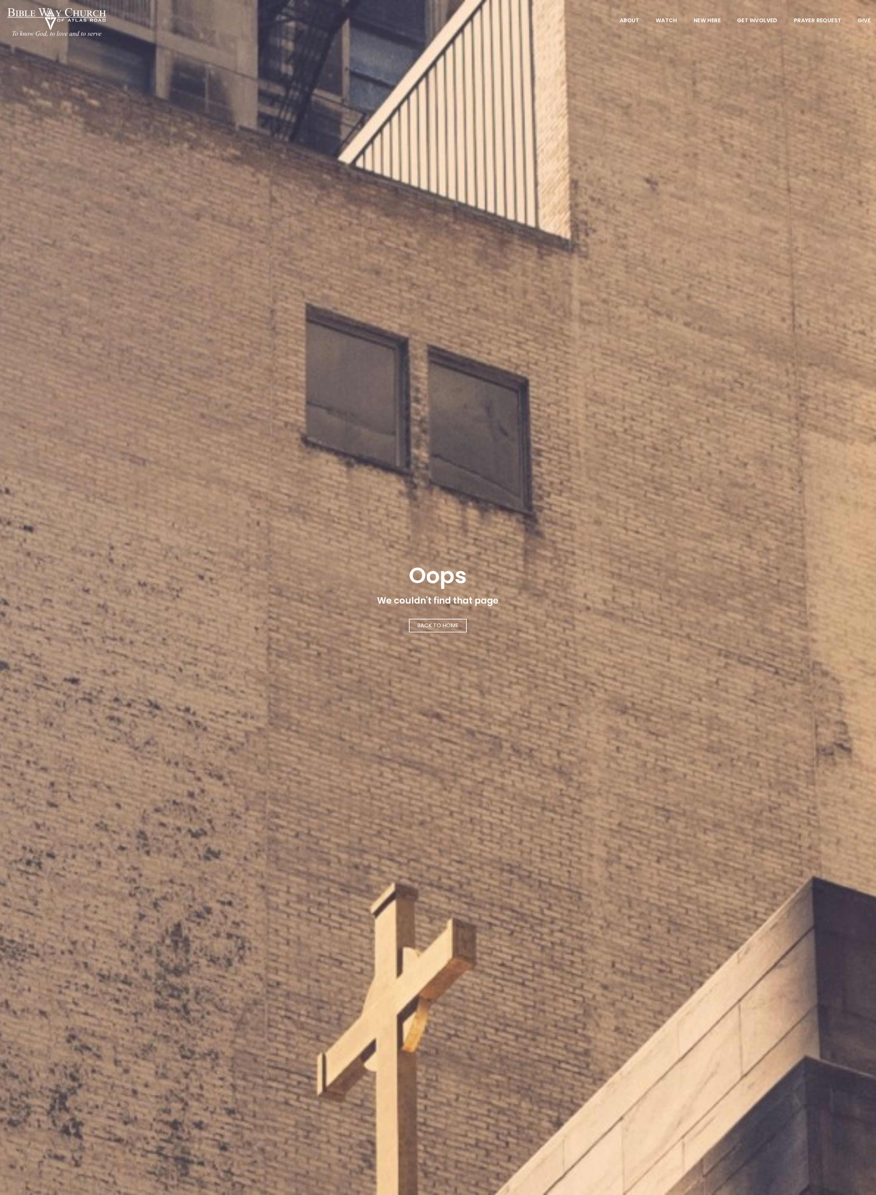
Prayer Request (817, 21)
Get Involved (757, 21)
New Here (707, 21)
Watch (666, 21)
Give (864, 21)
